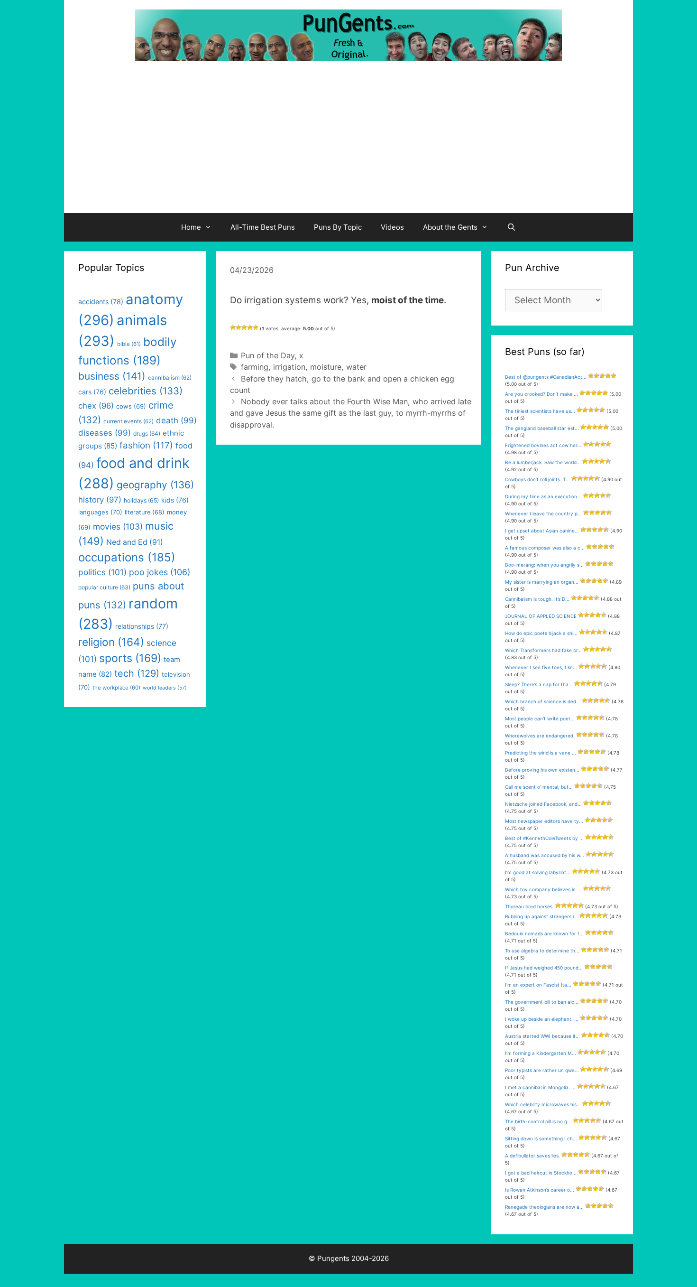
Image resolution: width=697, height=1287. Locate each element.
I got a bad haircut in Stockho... (541, 1172)
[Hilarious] (255, 327)
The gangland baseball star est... (542, 428)
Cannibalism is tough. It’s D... (537, 599)
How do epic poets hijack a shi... (541, 633)
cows (131, 406)
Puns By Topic (338, 227)
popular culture (104, 587)
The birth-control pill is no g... (538, 1121)
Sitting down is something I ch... (541, 1138)
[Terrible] (233, 327)
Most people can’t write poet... (540, 718)
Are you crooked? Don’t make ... (541, 394)
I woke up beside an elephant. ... (541, 1019)
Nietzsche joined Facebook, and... (543, 804)
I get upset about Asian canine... (542, 530)
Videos (392, 227)
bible (129, 344)
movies (118, 527)
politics (102, 572)
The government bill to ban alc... (541, 1002)
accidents (100, 302)
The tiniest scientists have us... (540, 411)
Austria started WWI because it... (542, 1036)
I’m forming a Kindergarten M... (540, 1053)
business (112, 376)
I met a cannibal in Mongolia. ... (540, 1087)
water (356, 367)
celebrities (146, 391)
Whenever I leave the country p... (543, 513)
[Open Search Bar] (511, 227)
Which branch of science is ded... (542, 701)
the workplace (116, 687)
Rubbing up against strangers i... (541, 916)
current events (128, 421)
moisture (325, 367)
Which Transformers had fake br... (543, 650)
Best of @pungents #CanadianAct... (546, 377)
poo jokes (159, 572)
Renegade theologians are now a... (544, 1207)
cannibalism (170, 377)
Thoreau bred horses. (529, 906)
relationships (141, 626)
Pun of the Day (267, 355)
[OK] (244, 327)
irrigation (289, 367)
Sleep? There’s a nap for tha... (539, 684)
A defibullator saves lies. (532, 1155)
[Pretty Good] (250, 327)
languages (100, 512)
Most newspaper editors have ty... (544, 821)
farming (254, 367)
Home (191, 227)
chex (96, 405)
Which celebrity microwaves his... (543, 1104)
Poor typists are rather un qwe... (542, 1070)
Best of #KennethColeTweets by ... (544, 838)
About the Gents (450, 227)
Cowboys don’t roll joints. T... (537, 479)
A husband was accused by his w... (544, 855)
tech (136, 673)
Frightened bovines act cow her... (543, 445)
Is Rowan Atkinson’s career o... (539, 1190)
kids (175, 500)
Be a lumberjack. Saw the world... (543, 462)
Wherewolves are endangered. (540, 735)
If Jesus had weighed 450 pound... (544, 967)
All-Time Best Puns (262, 227)
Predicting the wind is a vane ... (540, 752)
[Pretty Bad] (238, 327)
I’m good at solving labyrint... (537, 872)
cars (92, 392)
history (99, 499)
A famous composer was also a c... (545, 547)
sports (130, 658)
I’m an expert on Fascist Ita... (538, 985)
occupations (126, 557)
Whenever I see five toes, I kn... (541, 667)
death (176, 420)
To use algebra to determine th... (542, 950)
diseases (104, 433)
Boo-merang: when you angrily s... (544, 565)
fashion (146, 445)
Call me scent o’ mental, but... (539, 787)
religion (111, 641)
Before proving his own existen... (542, 770)
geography (155, 485)
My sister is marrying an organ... (541, 582)
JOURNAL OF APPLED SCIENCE (541, 616)
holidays (141, 500)
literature (145, 512)
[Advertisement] (348, 141)
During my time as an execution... (543, 496)
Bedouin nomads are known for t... (544, 933)
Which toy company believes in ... (543, 889)
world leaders (165, 688)
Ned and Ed (134, 542)
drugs (146, 433)
